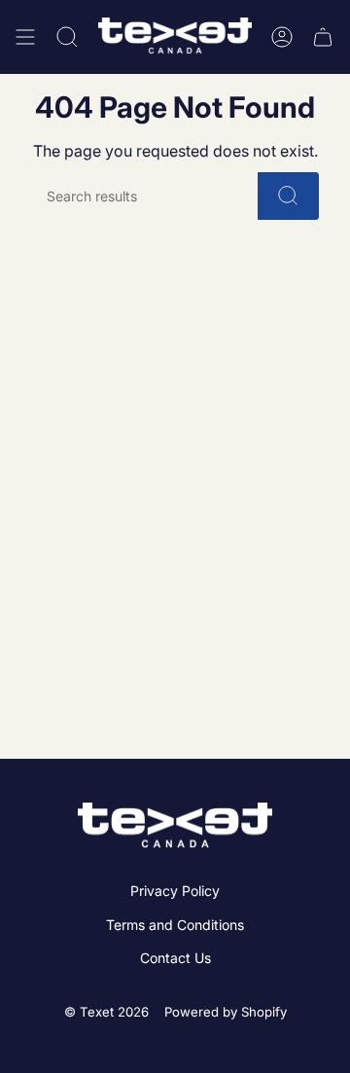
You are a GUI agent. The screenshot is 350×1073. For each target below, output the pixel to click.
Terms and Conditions (175, 924)
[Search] (288, 196)
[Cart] (322, 37)
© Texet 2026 (106, 1011)
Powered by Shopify (225, 1011)
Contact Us (175, 957)
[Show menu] (25, 37)
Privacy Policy (175, 890)
